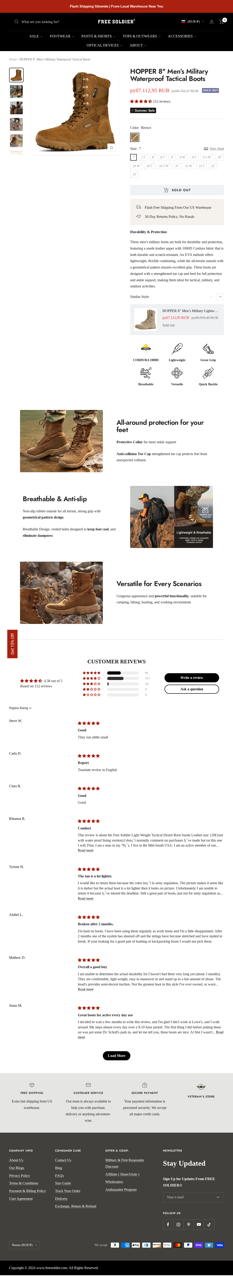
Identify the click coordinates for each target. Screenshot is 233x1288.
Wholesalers (114, 1182)
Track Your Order (67, 1191)
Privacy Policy (19, 1176)
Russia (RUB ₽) (22, 1245)
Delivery (61, 1199)
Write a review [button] (191, 678)
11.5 (201, 166)
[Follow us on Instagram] (178, 1224)
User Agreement (21, 1199)
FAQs (59, 1176)
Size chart (217, 149)
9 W (182, 157)
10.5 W (164, 166)
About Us (16, 1160)
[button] (141, 101)
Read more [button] (86, 850)
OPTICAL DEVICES (103, 45)
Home (13, 59)
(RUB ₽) (193, 21)
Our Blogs (16, 1168)
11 (176, 166)
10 (219, 157)
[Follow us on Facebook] (168, 1224)
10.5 (149, 166)
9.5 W (207, 157)
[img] (89, 723)
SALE (35, 36)
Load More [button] (116, 1056)
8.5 (162, 157)
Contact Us (63, 1160)
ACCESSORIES (181, 36)
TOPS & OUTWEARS (140, 36)
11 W (188, 166)
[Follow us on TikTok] (209, 1224)
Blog (58, 1168)
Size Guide (63, 1183)
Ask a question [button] (191, 689)
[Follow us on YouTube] (199, 1224)
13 (134, 174)
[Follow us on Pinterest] (188, 1224)
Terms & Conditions (23, 1183)
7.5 (143, 157)
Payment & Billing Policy (27, 1191)
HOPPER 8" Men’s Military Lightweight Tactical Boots (191, 311)
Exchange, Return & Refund (75, 1206)
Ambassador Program (121, 1190)
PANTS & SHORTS (97, 36)
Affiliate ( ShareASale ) (122, 1174)
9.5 (194, 157)
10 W (136, 166)
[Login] (212, 22)
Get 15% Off (12, 644)
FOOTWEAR (60, 36)
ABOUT (137, 45)
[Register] (217, 1197)
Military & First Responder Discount (124, 1163)
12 (212, 166)
